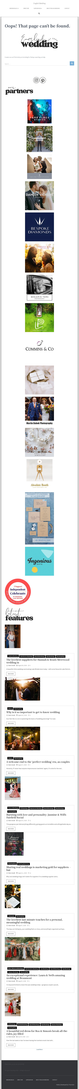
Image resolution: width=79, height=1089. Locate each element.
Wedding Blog (14, 8)
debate (10, 758)
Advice (10, 708)
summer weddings (13, 972)
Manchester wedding (36, 808)
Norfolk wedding (22, 1024)
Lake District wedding (26, 656)
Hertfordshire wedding (31, 969)
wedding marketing (23, 864)
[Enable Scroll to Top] (75, 1085)
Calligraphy (11, 916)
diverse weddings (13, 808)
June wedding (44, 969)
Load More (40, 1049)
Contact (67, 8)
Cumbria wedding (13, 656)
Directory (26, 8)
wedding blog (60, 656)
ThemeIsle (71, 1085)
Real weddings (51, 656)
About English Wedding (53, 8)
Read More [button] (11, 673)
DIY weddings (24, 808)
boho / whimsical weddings (15, 968)
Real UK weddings (39, 656)
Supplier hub (37, 8)
